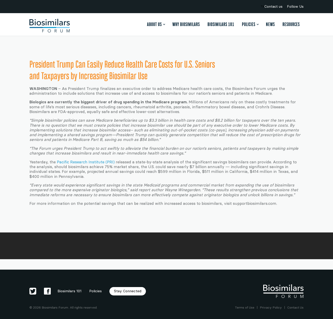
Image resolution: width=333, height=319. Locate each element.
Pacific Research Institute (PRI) (86, 162)
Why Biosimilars (186, 24)
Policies (248, 24)
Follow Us (295, 7)
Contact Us (295, 307)
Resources (291, 24)
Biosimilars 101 (221, 24)
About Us (154, 24)
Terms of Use (244, 307)
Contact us (273, 7)
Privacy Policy (271, 307)
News (270, 24)
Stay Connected (127, 291)
